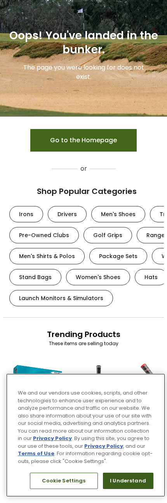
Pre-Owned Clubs (44, 235)
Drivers (67, 214)
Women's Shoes (98, 277)
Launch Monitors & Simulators (61, 298)
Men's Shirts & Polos (47, 256)
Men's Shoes (118, 214)
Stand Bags (35, 277)
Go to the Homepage (83, 140)
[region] (85, 435)
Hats (151, 277)
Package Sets (118, 256)
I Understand (128, 480)
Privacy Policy (52, 438)
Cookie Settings (64, 480)
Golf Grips (107, 235)
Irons (26, 214)
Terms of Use (36, 453)
